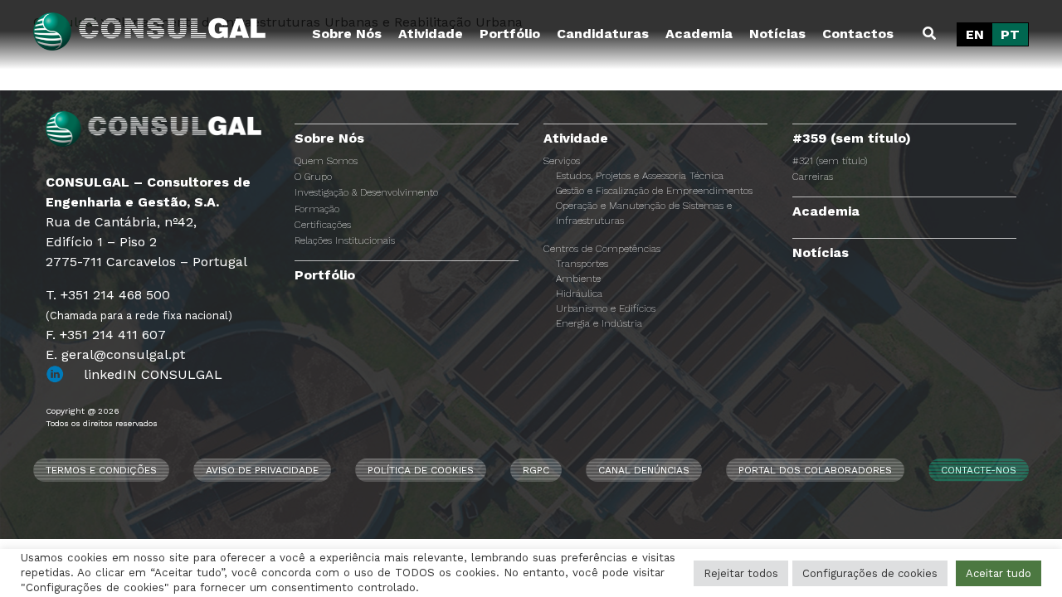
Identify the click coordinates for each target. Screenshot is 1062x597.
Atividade (430, 33)
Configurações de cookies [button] (870, 573)
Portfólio (510, 33)
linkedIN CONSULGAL (153, 374)
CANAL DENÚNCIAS (643, 470)
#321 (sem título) (829, 161)
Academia (699, 33)
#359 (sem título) (851, 138)
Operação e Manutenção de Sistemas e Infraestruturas (644, 213)
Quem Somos (326, 161)
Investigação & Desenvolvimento (366, 192)
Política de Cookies (421, 470)
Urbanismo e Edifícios (605, 308)
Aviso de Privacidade (262, 470)
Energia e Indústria (599, 323)
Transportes (582, 263)
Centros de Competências (601, 249)
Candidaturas (603, 33)
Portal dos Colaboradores (815, 470)
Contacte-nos (978, 470)
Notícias (777, 33)
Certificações (323, 225)
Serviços (561, 161)
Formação (317, 209)
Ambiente (578, 278)
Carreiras (812, 176)
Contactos (858, 33)
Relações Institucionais (345, 240)
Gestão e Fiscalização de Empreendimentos (654, 191)
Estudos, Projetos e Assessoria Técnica (639, 176)
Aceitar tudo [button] (998, 573)
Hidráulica (579, 293)
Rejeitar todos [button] (741, 573)
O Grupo (313, 176)
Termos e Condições (101, 470)
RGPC (536, 470)
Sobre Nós (347, 33)
